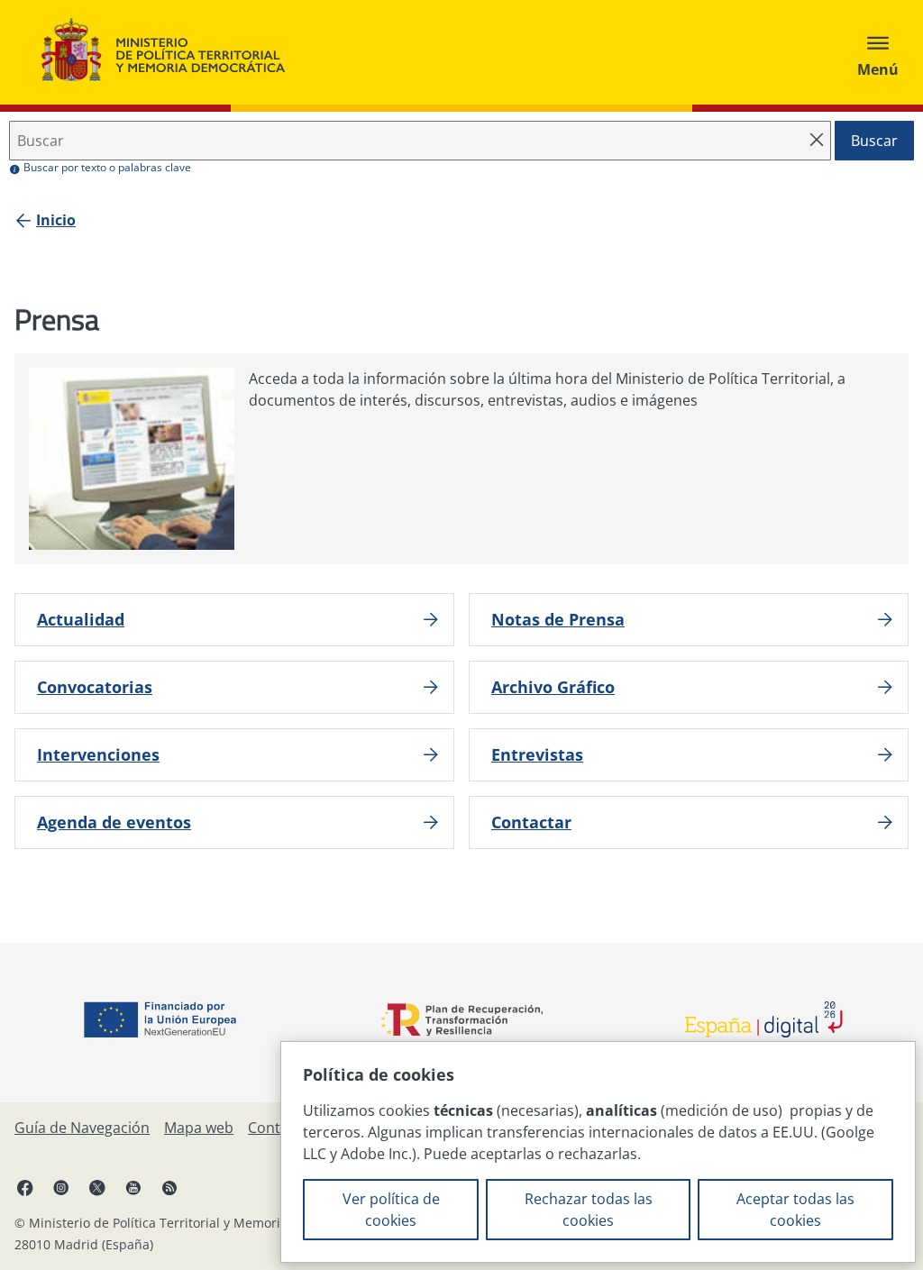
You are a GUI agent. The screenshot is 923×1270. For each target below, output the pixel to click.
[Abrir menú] (878, 52)
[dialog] (598, 1152)
